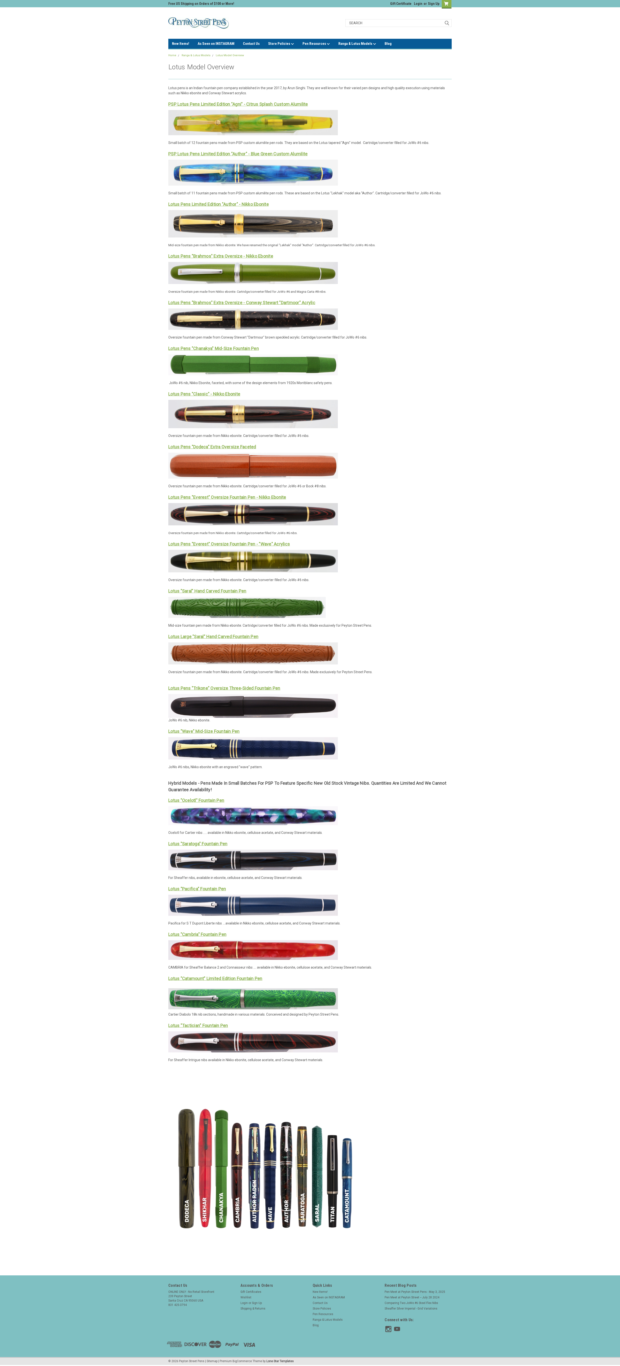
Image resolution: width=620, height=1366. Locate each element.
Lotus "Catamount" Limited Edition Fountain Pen (215, 978)
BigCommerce (242, 1361)
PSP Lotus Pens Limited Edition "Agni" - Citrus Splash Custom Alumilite (238, 104)
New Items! (180, 43)
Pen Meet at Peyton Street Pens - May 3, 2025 (415, 1292)
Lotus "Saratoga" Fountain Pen (197, 843)
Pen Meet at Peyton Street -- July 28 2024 (412, 1297)
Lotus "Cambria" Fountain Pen (197, 934)
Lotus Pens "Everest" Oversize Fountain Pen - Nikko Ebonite (227, 497)
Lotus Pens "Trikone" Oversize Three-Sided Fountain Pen (224, 688)
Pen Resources (314, 43)
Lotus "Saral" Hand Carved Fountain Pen (207, 590)
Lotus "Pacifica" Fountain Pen (197, 888)
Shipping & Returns (252, 1308)
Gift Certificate (400, 4)
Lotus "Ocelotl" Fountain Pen (196, 800)
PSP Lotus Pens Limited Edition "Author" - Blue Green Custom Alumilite (238, 153)
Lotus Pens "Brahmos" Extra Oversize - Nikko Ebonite (220, 256)
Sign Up (433, 4)
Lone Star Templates (280, 1361)
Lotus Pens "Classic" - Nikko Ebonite (204, 393)
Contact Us (251, 43)
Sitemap (212, 1361)
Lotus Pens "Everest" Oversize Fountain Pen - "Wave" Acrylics (229, 543)
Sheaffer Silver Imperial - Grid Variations (411, 1308)
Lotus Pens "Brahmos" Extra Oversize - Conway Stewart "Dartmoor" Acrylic (241, 302)
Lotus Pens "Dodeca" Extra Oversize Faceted (212, 446)
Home (172, 55)
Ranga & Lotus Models (355, 43)
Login (418, 4)
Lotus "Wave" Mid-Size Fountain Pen (204, 731)
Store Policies (279, 43)
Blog (388, 43)
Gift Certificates (250, 1292)
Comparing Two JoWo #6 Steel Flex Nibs (411, 1303)
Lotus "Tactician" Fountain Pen (198, 1025)
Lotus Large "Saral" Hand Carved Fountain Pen (213, 636)
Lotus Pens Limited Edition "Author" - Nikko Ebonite (218, 204)
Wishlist (245, 1297)
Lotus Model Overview (230, 55)
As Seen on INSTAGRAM (216, 43)
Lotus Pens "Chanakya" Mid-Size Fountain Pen (213, 348)
